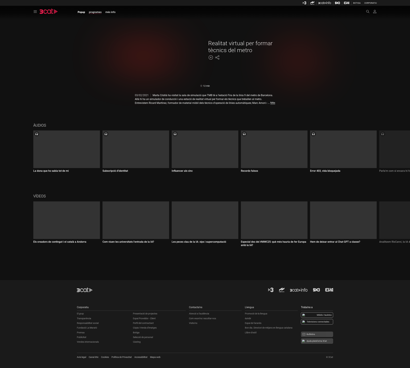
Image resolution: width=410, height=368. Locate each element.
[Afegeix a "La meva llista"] (210, 57)
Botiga (357, 3)
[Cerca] (369, 11)
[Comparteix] (217, 57)
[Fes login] (375, 11)
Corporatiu (370, 3)
